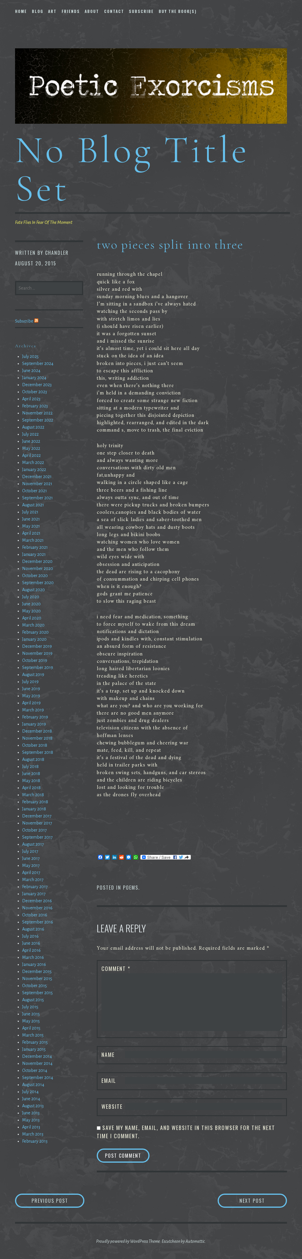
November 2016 (37, 908)
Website (112, 1106)
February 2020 (35, 632)
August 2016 (33, 929)
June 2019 (31, 688)
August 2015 (33, 999)
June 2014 (31, 1098)
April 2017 (31, 872)
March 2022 (33, 462)
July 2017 (30, 851)
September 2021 (37, 497)
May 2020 (31, 611)
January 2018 (34, 809)
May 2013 (31, 1120)
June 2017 (31, 858)
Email (108, 1080)
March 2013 (32, 1134)
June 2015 (31, 1014)
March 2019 (33, 710)
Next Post (263, 1200)
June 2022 (31, 441)
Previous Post (58, 1200)
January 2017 (34, 893)
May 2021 (31, 526)
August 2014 (33, 1084)
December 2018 (37, 731)
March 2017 (33, 879)
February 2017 (35, 886)
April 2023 (31, 398)
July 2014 (30, 1091)
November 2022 (37, 413)
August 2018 (33, 759)
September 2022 (37, 420)
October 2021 (34, 490)
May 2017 (31, 865)
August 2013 (33, 1105)
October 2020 (35, 575)
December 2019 (37, 646)
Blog (37, 11)
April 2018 (31, 787)
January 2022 (34, 469)
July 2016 (30, 936)
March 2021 (33, 540)
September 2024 (37, 363)
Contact (114, 11)
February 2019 (35, 717)
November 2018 (37, 738)
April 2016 (31, 950)
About (92, 11)
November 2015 (37, 978)
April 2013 (31, 1127)
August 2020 (33, 589)
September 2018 (37, 752)
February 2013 (34, 1141)
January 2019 (34, 724)
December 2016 (37, 900)
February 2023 (35, 406)
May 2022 (31, 448)
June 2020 (31, 604)
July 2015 (30, 1006)
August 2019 (33, 674)
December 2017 (37, 816)
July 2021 (30, 512)
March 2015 (33, 1035)
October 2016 (34, 915)
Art (52, 11)
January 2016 (34, 964)
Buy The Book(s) (178, 11)
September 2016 (37, 922)
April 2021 (31, 533)
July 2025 (30, 356)
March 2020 (33, 625)
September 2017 (37, 837)
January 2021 (34, 554)
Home (21, 11)
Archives (25, 346)
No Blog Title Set (132, 169)
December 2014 (37, 1056)
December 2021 (37, 476)
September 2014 (37, 1077)
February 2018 (35, 801)
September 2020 (38, 582)
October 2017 (34, 830)
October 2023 (34, 391)
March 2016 (33, 957)
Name (108, 1054)
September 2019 (37, 667)
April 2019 (31, 702)
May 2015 (31, 1021)
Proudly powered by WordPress (122, 1241)
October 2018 (34, 745)
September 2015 (37, 992)
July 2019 (30, 681)
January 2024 (34, 377)
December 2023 (37, 384)
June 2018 (31, 773)
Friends (71, 11)
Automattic (195, 1241)
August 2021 (33, 505)
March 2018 (33, 794)
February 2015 (35, 1042)
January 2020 (34, 639)
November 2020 (37, 568)
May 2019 (31, 695)
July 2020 (30, 596)
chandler (57, 252)
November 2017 (37, 823)
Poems (130, 887)
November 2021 (37, 483)
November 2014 (37, 1063)
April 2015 (31, 1028)
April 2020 (31, 618)
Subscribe (141, 11)
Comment (115, 968)
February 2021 (35, 547)
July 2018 (30, 766)
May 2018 (31, 780)
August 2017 (33, 844)
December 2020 (37, 561)
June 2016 (31, 943)
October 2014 (34, 1070)
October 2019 (34, 660)
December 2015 (37, 971)
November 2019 (37, 653)
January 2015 (34, 1049)
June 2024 (31, 370)
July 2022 (30, 434)
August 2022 (33, 427)
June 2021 (31, 519)
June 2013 (31, 1113)
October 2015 (34, 985)
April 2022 (31, 455)
